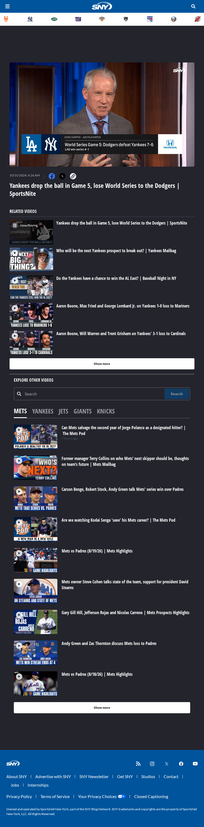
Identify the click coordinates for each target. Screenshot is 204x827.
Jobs (15, 784)
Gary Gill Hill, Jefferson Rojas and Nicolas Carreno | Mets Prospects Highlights (125, 612)
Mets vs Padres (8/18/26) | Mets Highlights (97, 674)
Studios (148, 776)
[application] (102, 114)
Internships (38, 784)
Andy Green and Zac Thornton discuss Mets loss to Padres (109, 643)
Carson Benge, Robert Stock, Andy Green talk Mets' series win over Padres (123, 489)
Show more (102, 364)
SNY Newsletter (94, 776)
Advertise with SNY (53, 776)
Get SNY (125, 776)
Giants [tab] (83, 411)
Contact (171, 776)
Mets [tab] (20, 410)
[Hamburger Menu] (7, 6)
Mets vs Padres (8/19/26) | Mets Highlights (97, 551)
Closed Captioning (151, 796)
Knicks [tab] (106, 411)
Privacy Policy (19, 796)
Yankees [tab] (42, 411)
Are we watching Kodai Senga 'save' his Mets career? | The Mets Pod (118, 520)
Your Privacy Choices (97, 796)
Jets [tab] (63, 411)
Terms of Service (55, 796)
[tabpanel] (102, 569)
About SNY (16, 776)
